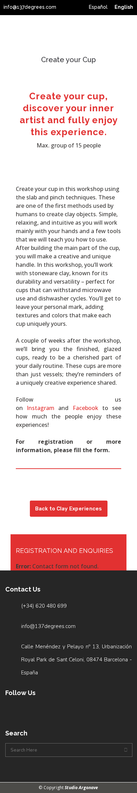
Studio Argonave (81, 788)
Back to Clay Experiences (68, 508)
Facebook (85, 408)
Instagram (40, 408)
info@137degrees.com (30, 7)
